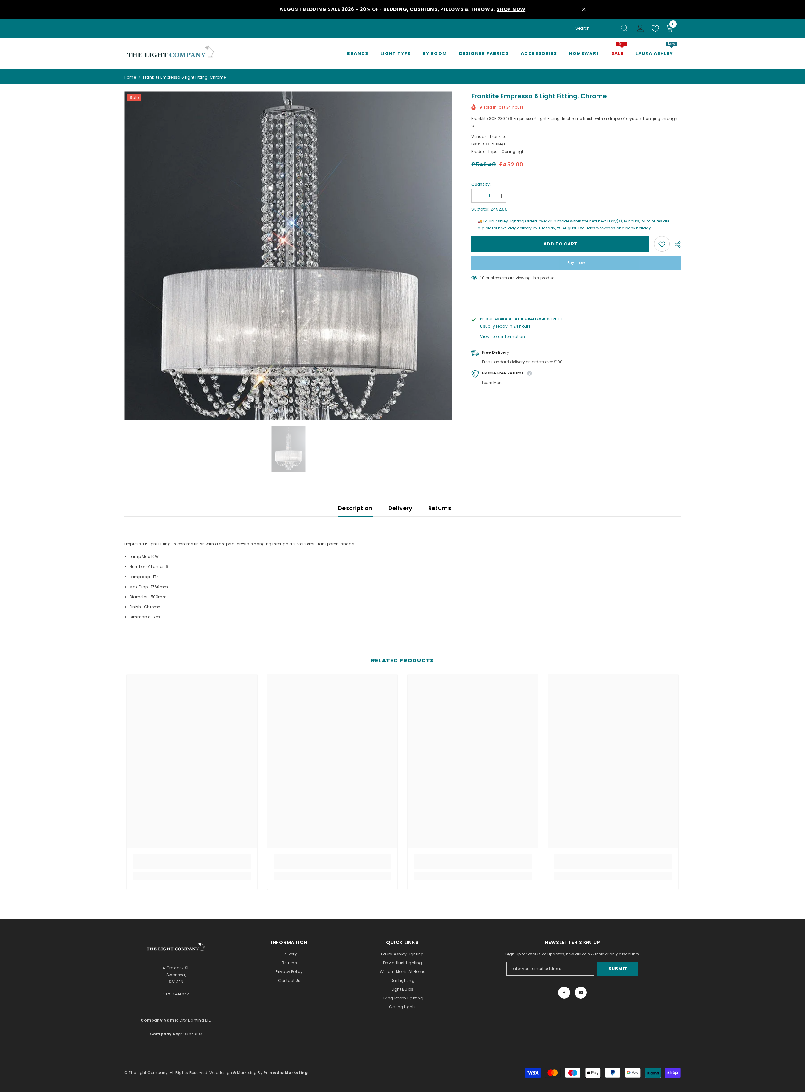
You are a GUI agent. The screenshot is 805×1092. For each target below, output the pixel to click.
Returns (440, 508)
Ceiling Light (514, 152)
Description (355, 508)
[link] (192, 865)
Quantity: (481, 184)
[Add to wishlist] (662, 244)
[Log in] (640, 28)
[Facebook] (564, 993)
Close (583, 9)
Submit (617, 968)
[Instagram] (581, 993)
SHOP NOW (511, 9)
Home (130, 77)
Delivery (400, 508)
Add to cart (560, 244)
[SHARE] (675, 244)
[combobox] (596, 28)
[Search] (602, 28)
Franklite (498, 136)
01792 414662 (176, 994)
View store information (502, 337)
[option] (288, 255)
